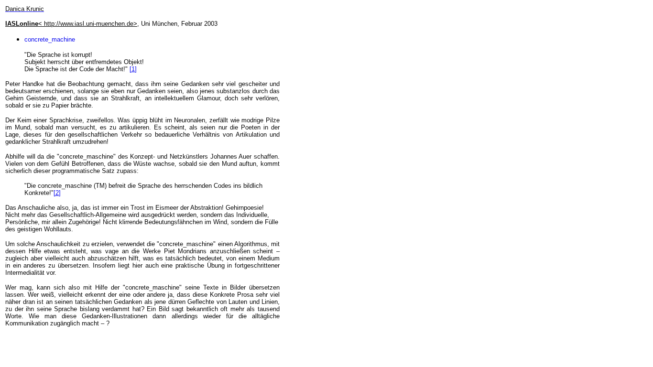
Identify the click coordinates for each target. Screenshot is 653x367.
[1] (133, 69)
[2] (57, 192)
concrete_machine (49, 39)
